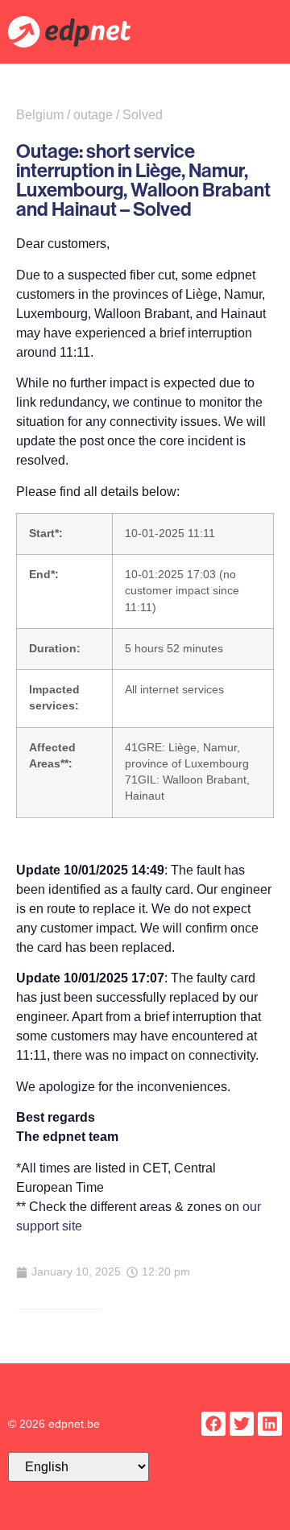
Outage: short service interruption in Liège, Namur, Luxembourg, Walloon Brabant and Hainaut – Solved (143, 180)
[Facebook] (213, 1424)
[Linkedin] (270, 1424)
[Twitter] (242, 1424)
